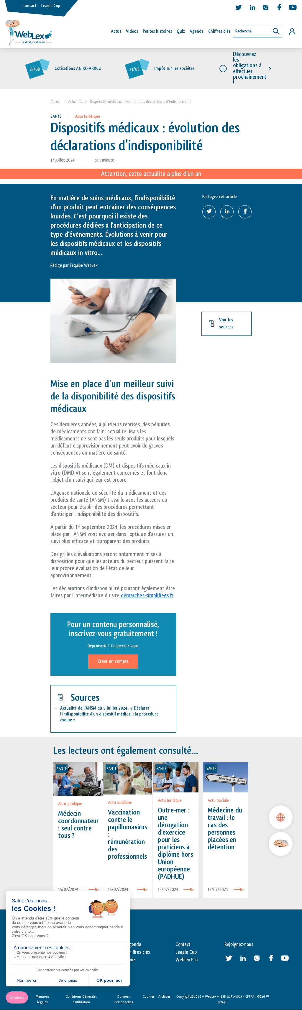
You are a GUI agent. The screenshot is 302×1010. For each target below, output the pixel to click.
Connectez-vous (125, 646)
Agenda (196, 31)
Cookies (149, 996)
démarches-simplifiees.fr (147, 595)
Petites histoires (157, 31)
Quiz (181, 31)
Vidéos (132, 31)
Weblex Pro (186, 960)
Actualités (75, 101)
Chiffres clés (219, 31)
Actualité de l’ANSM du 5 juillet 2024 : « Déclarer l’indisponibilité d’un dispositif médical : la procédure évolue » (109, 714)
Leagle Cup (50, 6)
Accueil (55, 101)
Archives (164, 996)
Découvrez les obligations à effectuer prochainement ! (249, 68)
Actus (116, 31)
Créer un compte (113, 661)
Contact (29, 6)
